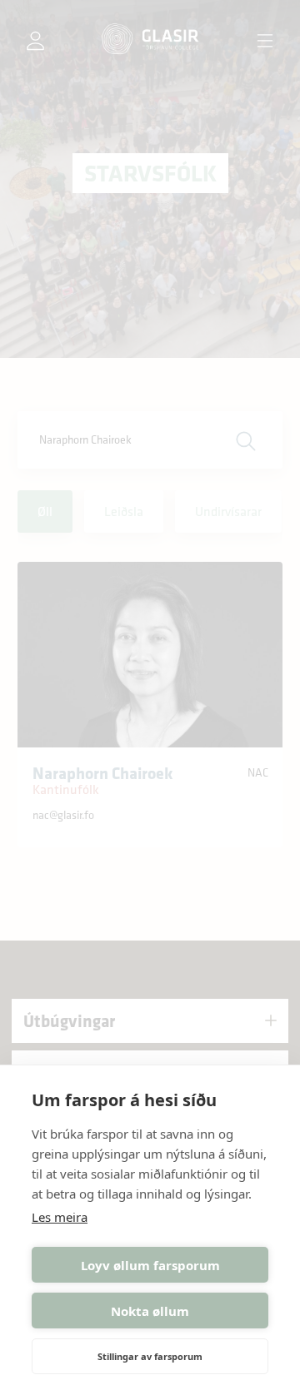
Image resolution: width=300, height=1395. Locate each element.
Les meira (60, 1217)
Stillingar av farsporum (150, 1356)
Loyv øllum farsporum (150, 1265)
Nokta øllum (150, 1311)
